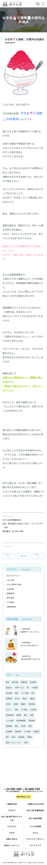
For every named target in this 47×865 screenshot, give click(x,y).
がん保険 (27, 731)
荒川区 (23, 726)
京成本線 (9, 693)
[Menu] (43, 3)
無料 (16, 726)
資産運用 (21, 737)
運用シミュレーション (13, 742)
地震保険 (9, 698)
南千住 (17, 698)
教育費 (19, 715)
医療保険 (10, 593)
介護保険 (36, 731)
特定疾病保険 (21, 720)
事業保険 (24, 682)
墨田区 (23, 704)
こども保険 (10, 720)
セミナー (9, 709)
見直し (26, 742)
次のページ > (38, 556)
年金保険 (18, 731)
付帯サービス (19, 687)
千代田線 (35, 687)
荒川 (33, 693)
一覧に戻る (23, 556)
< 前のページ (9, 556)
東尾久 (25, 698)
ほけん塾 (10, 580)
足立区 (8, 704)
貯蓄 (31, 715)
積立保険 (10, 597)
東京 (16, 709)
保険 (30, 726)
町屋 (7, 682)
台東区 (16, 704)
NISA (7, 737)
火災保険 (10, 602)
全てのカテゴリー (14, 575)
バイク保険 (25, 693)
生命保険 (10, 589)
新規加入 (9, 687)
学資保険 (9, 731)
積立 (25, 715)
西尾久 (32, 698)
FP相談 (29, 737)
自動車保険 (11, 606)
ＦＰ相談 (24, 709)
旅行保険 (15, 682)
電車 (16, 693)
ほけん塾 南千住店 (14, 584)
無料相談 (32, 704)
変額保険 (32, 720)
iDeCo (13, 737)
